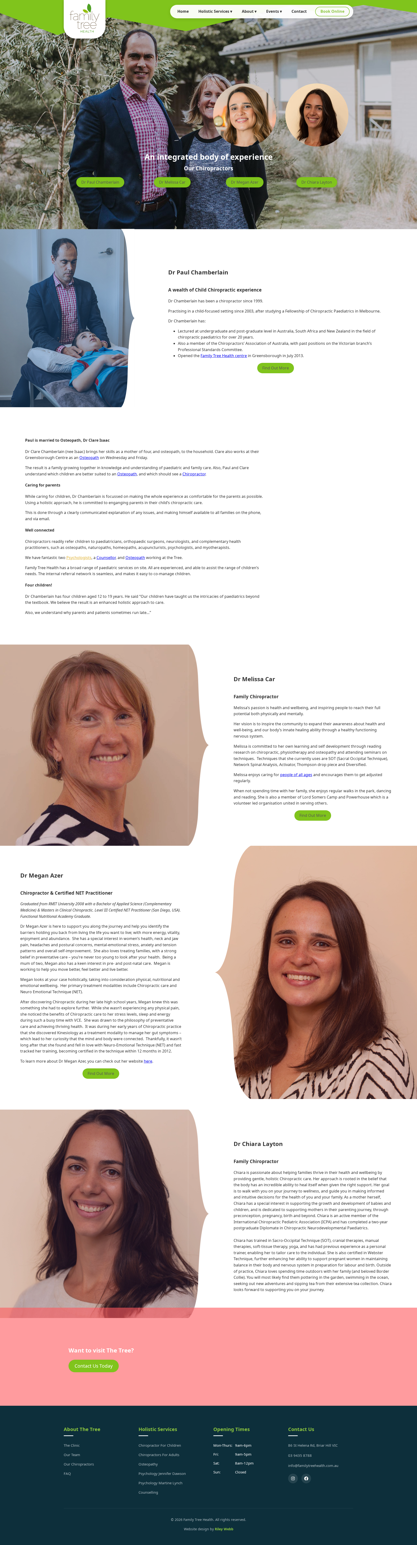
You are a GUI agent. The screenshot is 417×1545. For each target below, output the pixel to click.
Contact (299, 11)
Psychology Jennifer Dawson (162, 1473)
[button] (313, 1234)
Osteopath (89, 457)
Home (183, 11)
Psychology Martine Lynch (160, 1482)
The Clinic (72, 1445)
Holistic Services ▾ (215, 11)
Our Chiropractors (79, 1464)
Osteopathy (148, 1464)
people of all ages (296, 774)
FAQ (67, 1473)
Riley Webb (224, 1529)
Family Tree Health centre (224, 355)
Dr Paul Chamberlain (100, 182)
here (148, 1061)
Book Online (332, 11)
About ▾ (249, 11)
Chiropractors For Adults (159, 1454)
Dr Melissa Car (172, 182)
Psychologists (78, 557)
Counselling (148, 1492)
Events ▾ (274, 11)
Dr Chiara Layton (316, 182)
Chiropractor (193, 474)
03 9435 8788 (300, 1455)
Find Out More (275, 368)
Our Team (72, 1454)
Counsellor (106, 557)
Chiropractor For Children (160, 1445)
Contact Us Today (94, 1366)
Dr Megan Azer (244, 182)
